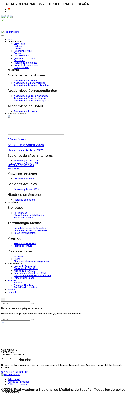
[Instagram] (8, 17)
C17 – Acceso (21, 67)
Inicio (10, 39)
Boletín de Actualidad (25, 266)
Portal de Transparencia (26, 65)
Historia (18, 46)
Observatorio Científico (26, 268)
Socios (17, 53)
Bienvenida (19, 43)
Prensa (11, 289)
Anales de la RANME (24, 270)
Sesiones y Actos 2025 (26, 150)
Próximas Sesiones (18, 139)
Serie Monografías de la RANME (30, 273)
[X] (5, 17)
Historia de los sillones (25, 62)
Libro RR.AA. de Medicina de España (32, 275)
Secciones (19, 60)
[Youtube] (11, 17)
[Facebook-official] (2, 17)
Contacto (12, 292)
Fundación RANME (23, 51)
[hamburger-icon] (2, 35)
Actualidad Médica (23, 285)
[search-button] (32, 303)
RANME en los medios (25, 287)
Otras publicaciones (24, 277)
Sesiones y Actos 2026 (26, 145)
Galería (17, 48)
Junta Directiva (21, 55)
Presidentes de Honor (25, 58)
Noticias (12, 280)
